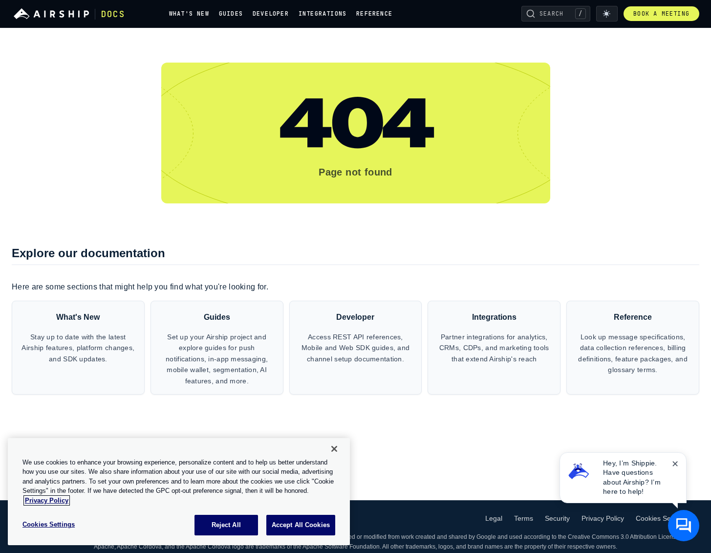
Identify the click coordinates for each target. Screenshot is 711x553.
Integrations (322, 14)
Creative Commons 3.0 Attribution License (623, 536)
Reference (374, 14)
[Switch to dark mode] (607, 14)
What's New (189, 14)
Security (557, 518)
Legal (493, 518)
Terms (523, 518)
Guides (231, 14)
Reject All (226, 525)
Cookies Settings (662, 518)
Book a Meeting (661, 14)
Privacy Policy (603, 518)
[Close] (334, 449)
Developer (271, 14)
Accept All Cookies (301, 525)
